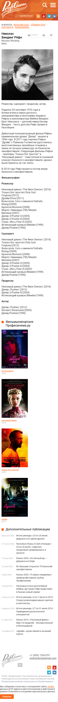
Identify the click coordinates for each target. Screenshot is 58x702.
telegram (49, 16)
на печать (44, 35)
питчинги (7, 27)
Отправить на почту (51, 35)
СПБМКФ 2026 (38, 25)
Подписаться (26, 16)
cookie (51, 686)
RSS (38, 16)
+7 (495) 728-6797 (40, 655)
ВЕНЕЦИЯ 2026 (21, 25)
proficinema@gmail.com (43, 658)
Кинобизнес (22, 27)
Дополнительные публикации (28, 529)
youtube (43, 16)
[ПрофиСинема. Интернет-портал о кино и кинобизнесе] (14, 6)
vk (54, 16)
